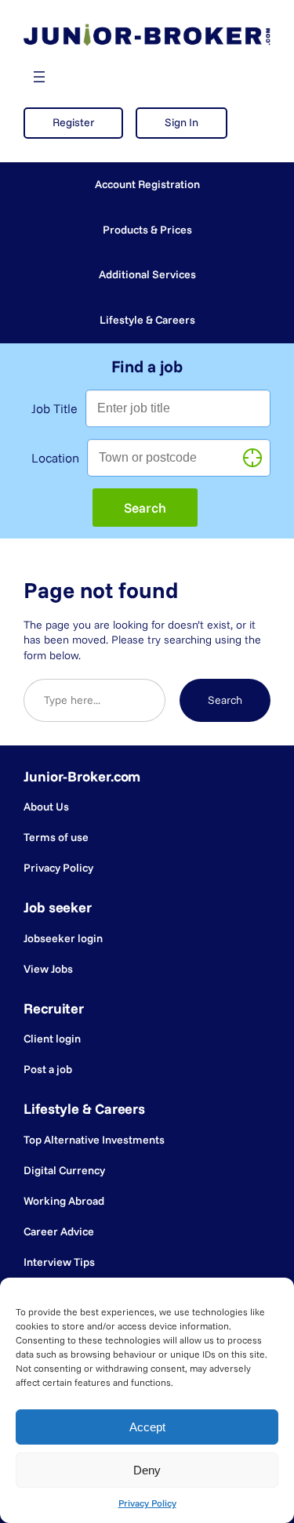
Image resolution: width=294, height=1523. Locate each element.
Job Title (54, 408)
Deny (147, 1470)
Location (55, 458)
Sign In (181, 122)
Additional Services (147, 274)
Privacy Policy (147, 1503)
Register (73, 122)
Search (225, 700)
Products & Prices (147, 230)
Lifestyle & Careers (147, 320)
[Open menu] (39, 76)
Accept (147, 1427)
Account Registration (147, 184)
